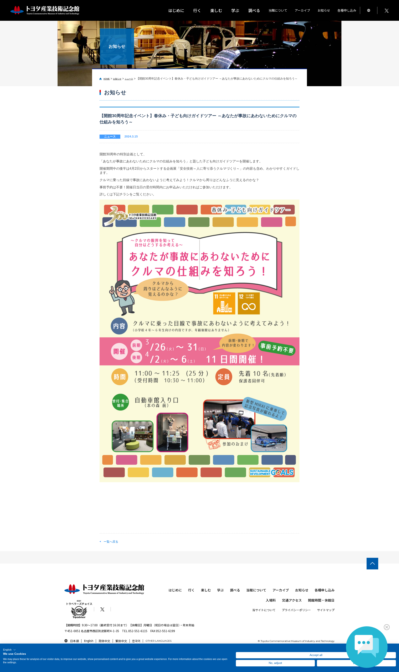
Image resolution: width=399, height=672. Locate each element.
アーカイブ (280, 589)
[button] (9, 649)
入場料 (271, 600)
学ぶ (220, 589)
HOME (106, 79)
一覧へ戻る (111, 541)
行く (191, 589)
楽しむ (206, 589)
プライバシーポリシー (296, 610)
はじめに (176, 10)
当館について (256, 589)
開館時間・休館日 (321, 600)
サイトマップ (326, 610)
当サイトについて (264, 610)
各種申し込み (325, 589)
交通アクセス (292, 600)
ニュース (129, 79)
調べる (235, 589)
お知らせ (324, 10)
